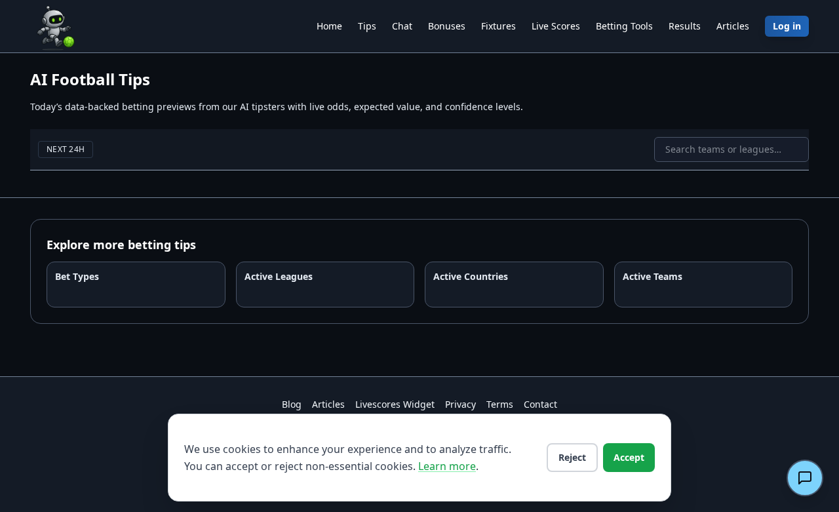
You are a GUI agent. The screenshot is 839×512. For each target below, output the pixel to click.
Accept (629, 457)
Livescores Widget (395, 404)
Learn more (447, 466)
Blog (292, 404)
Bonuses (446, 26)
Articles (732, 26)
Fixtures (498, 26)
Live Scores (556, 26)
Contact (540, 404)
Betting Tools (624, 26)
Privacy (460, 404)
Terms (499, 404)
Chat (402, 26)
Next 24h (66, 149)
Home (329, 26)
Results (685, 26)
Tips (367, 26)
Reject (572, 457)
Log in (787, 26)
